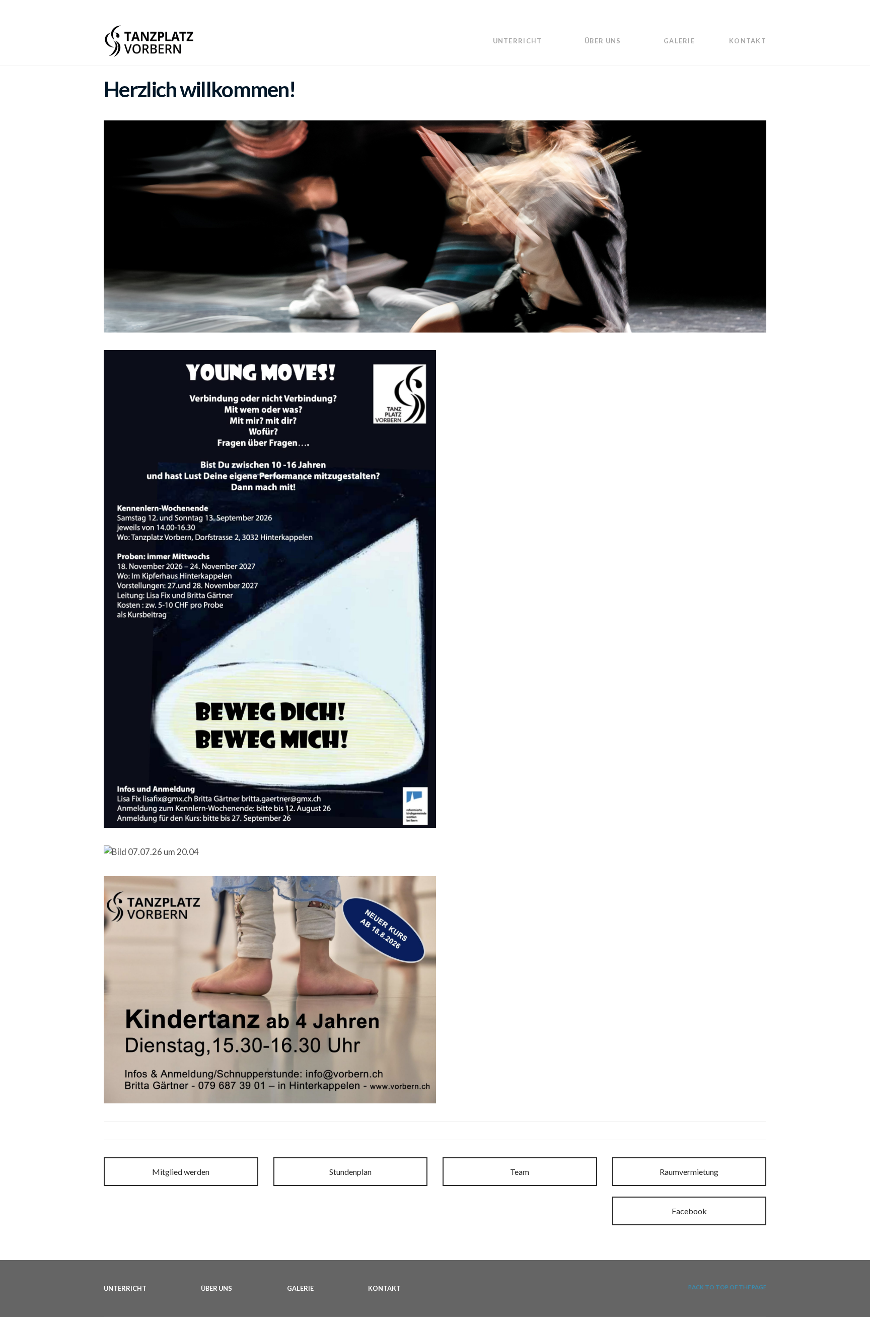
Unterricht (517, 41)
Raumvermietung (689, 1171)
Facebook (689, 1211)
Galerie (679, 41)
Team (519, 1171)
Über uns (603, 41)
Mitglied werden (180, 1171)
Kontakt (747, 41)
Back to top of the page (726, 1287)
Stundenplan (350, 1171)
